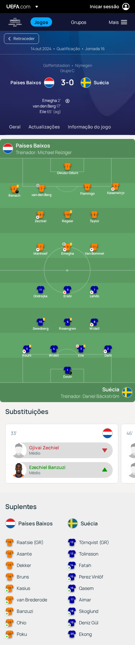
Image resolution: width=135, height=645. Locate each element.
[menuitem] (47, 22)
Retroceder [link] (24, 38)
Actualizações (44, 126)
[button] (116, 22)
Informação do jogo (89, 126)
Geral (15, 126)
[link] (41, 22)
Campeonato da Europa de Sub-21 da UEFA (15, 22)
